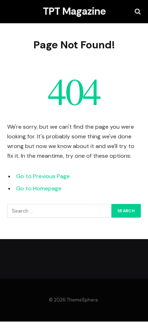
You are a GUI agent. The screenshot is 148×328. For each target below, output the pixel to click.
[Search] (137, 12)
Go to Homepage (38, 188)
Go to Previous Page (43, 176)
